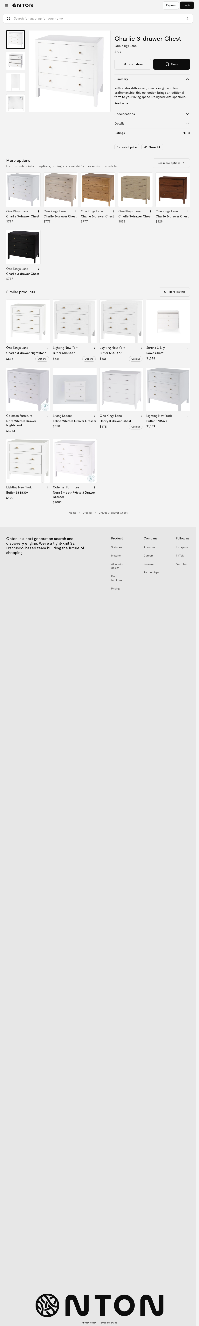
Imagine (116, 555)
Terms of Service (108, 1322)
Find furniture (116, 578)
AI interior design (117, 566)
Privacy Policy (89, 1322)
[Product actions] (38, 211)
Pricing (115, 588)
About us (149, 547)
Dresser (87, 512)
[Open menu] (6, 5)
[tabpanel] (70, 71)
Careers (149, 555)
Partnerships (151, 572)
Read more (121, 103)
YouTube (181, 564)
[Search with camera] (187, 18)
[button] (70, 71)
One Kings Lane (125, 46)
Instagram (182, 547)
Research (149, 564)
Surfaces (116, 547)
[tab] (15, 39)
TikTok (180, 555)
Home (72, 512)
